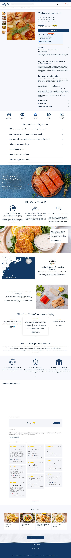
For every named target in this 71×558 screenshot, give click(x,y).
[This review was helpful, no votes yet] (21, 461)
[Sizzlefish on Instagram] (32, 547)
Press (37, 555)
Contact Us (42, 555)
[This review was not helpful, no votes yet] (23, 461)
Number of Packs (42, 24)
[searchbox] (12, 442)
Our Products (5, 7)
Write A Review (56, 423)
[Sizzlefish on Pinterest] (38, 547)
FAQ (13, 555)
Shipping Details (42, 100)
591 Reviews (9, 405)
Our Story (23, 552)
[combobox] (22, 4)
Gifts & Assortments (40, 552)
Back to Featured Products (36, 538)
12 (54, 26)
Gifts (33, 7)
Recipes (49, 552)
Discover (22, 7)
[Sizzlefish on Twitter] (36, 547)
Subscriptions (14, 7)
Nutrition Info (42, 103)
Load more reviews (35, 501)
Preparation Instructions (45, 106)
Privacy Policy (49, 555)
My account (55, 555)
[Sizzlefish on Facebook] (34, 547)
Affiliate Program (19, 555)
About (28, 7)
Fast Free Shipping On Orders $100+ (35, 0)
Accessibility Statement (29, 555)
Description (41, 47)
